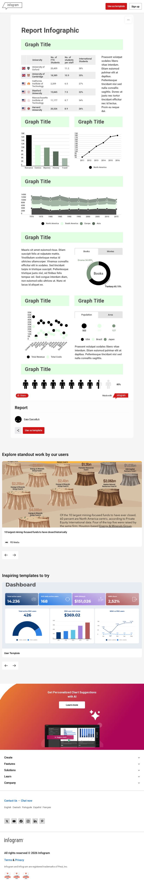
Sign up (135, 6)
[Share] (18, 430)
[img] (29, 150)
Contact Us (10, 800)
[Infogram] (12, 6)
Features (9, 763)
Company (10, 782)
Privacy (19, 860)
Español (37, 807)
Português (27, 807)
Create (8, 757)
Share (23, 395)
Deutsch (17, 807)
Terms (8, 860)
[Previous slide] (6, 555)
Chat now (26, 800)
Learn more (72, 705)
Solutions (9, 770)
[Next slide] (14, 555)
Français (47, 807)
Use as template (116, 6)
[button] (98, 167)
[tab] (86, 251)
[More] (128, 19)
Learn (7, 776)
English (7, 807)
